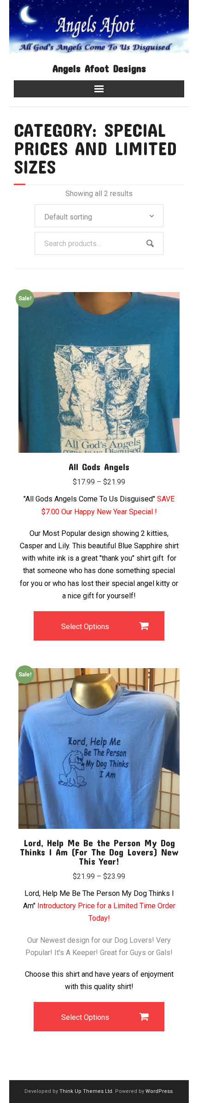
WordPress (159, 1091)
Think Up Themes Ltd (85, 1091)
